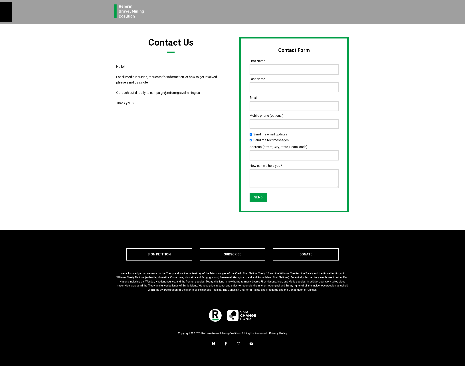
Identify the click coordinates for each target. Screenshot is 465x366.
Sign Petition (159, 254)
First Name (257, 61)
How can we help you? (266, 166)
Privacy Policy (278, 333)
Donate (306, 254)
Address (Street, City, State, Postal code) (279, 147)
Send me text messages (272, 140)
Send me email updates (271, 134)
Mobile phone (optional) (266, 115)
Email (253, 97)
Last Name (257, 79)
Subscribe (232, 254)
